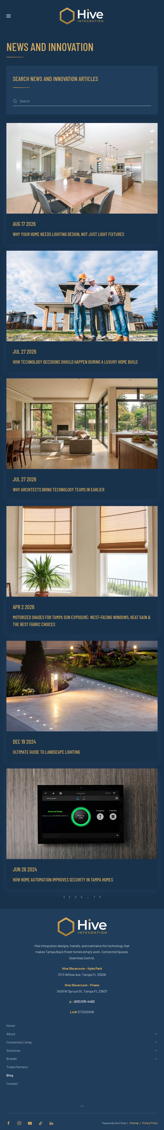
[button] (8, 16)
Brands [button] (11, 1058)
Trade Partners (17, 1067)
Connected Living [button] (18, 1042)
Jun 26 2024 (25, 869)
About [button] (10, 1034)
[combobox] (82, 101)
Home (10, 1025)
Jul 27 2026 (24, 351)
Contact (12, 1083)
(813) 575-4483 (84, 1001)
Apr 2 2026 (23, 606)
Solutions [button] (13, 1050)
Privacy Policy (150, 1122)
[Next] (100, 897)
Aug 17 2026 (24, 223)
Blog (9, 1075)
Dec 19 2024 (24, 741)
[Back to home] (82, 16)
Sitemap (134, 1122)
